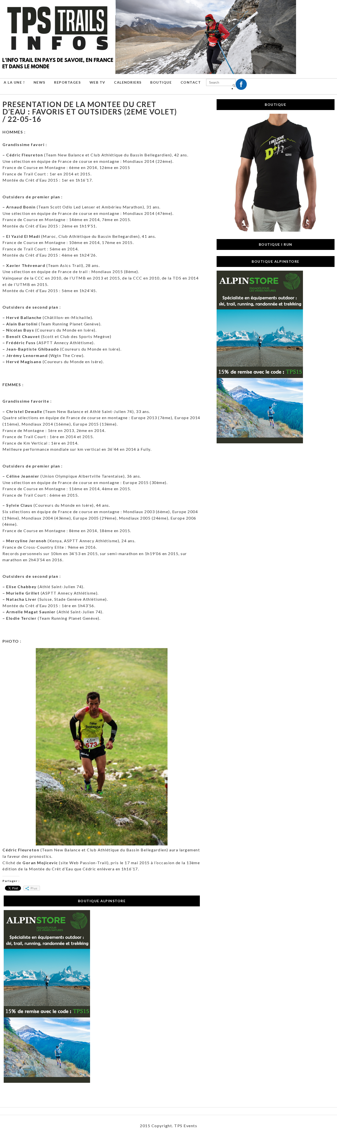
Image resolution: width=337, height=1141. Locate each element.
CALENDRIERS (128, 82)
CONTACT (191, 82)
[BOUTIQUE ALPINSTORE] (47, 1081)
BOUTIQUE (161, 82)
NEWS (39, 82)
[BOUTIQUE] (276, 230)
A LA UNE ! (14, 82)
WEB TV (97, 82)
